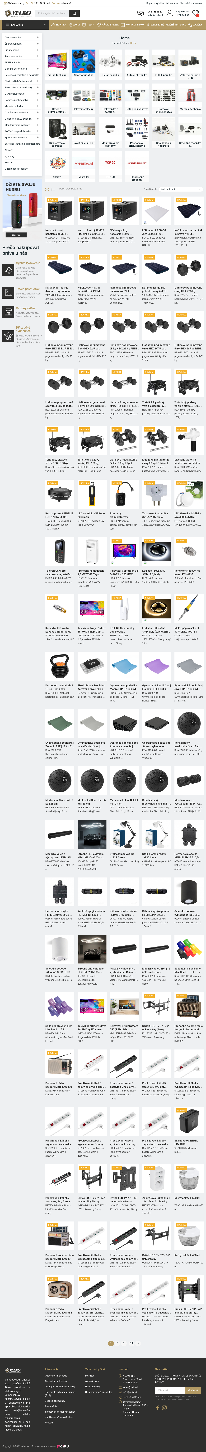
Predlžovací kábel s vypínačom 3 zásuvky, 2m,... (155, 1142)
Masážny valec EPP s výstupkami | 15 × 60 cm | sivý (124, 970)
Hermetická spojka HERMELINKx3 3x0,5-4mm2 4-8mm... (57, 913)
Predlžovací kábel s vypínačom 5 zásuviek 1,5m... (155, 1311)
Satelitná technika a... (190, 144)
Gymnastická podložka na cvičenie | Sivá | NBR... (91, 744)
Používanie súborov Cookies (59, 1417)
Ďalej (138, 1343)
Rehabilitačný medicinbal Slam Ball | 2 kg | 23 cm (156, 802)
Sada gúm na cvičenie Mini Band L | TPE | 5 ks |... (188, 970)
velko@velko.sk (155, 15)
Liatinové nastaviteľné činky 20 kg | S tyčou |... (156, 461)
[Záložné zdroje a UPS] (190, 61)
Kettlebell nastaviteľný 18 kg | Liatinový (59, 687)
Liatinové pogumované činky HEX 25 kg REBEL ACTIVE (59, 347)
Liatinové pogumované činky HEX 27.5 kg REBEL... (188, 289)
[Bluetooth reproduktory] (22, 209)
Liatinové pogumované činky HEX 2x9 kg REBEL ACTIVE (124, 347)
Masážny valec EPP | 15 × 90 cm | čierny (156, 970)
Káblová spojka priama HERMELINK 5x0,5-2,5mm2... (91, 913)
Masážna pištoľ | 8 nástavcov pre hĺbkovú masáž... (188, 461)
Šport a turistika (13, 43)
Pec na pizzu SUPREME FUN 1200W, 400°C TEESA (59, 515)
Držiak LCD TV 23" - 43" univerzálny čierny (123, 1199)
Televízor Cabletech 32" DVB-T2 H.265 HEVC (124, 572)
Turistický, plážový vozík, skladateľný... (154, 404)
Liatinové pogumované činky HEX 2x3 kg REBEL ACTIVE (92, 404)
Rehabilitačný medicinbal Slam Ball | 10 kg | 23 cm (187, 744)
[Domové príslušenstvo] (163, 95)
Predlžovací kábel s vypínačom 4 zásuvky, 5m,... (187, 1085)
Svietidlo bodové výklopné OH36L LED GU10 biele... (57, 970)
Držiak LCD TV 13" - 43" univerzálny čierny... (188, 1311)
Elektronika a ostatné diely (18, 87)
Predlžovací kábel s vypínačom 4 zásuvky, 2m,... (91, 1142)
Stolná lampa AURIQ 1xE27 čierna (122, 855)
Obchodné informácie (56, 1375)
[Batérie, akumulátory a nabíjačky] (57, 95)
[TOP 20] (110, 163)
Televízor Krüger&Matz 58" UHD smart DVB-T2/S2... (92, 630)
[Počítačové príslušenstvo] (137, 129)
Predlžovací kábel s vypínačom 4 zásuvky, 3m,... (58, 1142)
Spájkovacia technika (16, 137)
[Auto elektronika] (137, 61)
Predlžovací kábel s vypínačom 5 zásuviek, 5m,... (91, 1257)
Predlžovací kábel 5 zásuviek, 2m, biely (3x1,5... (154, 1085)
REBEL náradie (12, 62)
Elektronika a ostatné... (110, 110)
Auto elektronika (13, 56)
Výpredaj (9, 156)
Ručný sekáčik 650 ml (187, 1198)
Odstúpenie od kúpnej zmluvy (60, 1386)
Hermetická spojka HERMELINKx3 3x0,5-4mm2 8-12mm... (186, 856)
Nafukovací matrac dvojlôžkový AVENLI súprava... (89, 289)
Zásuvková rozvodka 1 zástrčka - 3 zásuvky (156, 1199)
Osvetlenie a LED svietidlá (18, 118)
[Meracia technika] (190, 95)
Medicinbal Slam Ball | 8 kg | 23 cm (59, 802)
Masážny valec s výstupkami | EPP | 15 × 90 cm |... (59, 856)
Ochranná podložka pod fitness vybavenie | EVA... (124, 744)
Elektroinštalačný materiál (18, 81)
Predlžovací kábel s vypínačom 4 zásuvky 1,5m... (123, 1142)
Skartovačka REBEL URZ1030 (186, 1142)
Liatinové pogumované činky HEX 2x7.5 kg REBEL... (156, 347)
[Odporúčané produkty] (137, 163)
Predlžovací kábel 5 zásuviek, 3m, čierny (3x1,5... (122, 1085)
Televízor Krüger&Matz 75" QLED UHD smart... (124, 1027)
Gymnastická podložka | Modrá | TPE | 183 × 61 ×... (124, 687)
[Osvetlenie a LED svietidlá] (83, 129)
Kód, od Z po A (181, 189)
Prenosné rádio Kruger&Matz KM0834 (58, 1311)
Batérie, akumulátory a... (56, 110)
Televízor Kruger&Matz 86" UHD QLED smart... (92, 1027)
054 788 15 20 (155, 11)
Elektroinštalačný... (84, 109)
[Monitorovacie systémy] (110, 129)
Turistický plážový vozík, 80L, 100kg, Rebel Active (88, 461)
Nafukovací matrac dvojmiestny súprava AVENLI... (57, 289)
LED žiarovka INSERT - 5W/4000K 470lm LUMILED (187, 515)
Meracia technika (14, 106)
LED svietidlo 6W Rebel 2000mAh (91, 515)
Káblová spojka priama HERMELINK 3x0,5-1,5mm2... (155, 913)
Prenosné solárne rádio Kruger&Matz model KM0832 (188, 1028)
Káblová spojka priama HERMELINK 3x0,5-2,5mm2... (123, 913)
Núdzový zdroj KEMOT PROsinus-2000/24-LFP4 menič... (92, 232)
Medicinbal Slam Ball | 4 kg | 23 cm (124, 802)
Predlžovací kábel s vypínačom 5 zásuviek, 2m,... (123, 1257)
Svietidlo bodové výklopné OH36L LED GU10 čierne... (186, 913)
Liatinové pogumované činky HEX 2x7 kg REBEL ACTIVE (188, 347)
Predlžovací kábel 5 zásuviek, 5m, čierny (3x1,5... (90, 1311)
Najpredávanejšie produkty (98, 1392)
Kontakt (49, 1422)
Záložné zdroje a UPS (16, 68)
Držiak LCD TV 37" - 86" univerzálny (156, 1257)
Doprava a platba (155, 3)
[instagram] (164, 1408)
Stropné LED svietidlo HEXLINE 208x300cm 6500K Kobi (91, 856)
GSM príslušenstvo (15, 93)
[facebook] (157, 1408)
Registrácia (182, 11)
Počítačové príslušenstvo (18, 131)
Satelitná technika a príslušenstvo (22, 143)
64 (131, 1343)
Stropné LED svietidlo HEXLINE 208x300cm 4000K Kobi (91, 970)
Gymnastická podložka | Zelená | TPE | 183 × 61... (59, 744)
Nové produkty (92, 1386)
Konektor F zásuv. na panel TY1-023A (187, 572)
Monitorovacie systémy (17, 125)
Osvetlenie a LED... (84, 143)
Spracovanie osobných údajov (60, 1411)
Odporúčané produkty (16, 168)
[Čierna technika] (57, 61)
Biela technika (12, 50)
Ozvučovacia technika (16, 112)
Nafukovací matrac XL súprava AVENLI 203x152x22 (123, 289)
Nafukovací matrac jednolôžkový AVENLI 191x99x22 (155, 289)
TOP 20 (9, 162)
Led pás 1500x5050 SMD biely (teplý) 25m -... (155, 630)
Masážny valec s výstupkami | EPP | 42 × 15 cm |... (188, 802)
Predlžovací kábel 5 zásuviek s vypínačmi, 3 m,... (92, 1085)
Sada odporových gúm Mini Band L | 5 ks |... (58, 1027)
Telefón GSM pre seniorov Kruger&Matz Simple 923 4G (59, 572)
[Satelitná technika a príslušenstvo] (190, 129)
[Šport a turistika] (83, 61)
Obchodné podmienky (191, 3)
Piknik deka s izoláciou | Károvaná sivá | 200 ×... (92, 687)
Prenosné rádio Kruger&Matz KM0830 (58, 1085)
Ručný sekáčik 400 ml (187, 1255)
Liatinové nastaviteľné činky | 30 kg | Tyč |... (123, 461)
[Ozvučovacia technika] (57, 129)
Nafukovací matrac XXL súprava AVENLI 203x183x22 (188, 232)
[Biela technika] (110, 61)
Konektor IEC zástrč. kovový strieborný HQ (58, 630)
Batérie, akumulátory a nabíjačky (22, 75)
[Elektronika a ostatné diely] (110, 95)
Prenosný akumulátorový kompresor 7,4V (119, 515)
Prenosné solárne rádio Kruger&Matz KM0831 (59, 1257)
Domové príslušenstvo (16, 100)
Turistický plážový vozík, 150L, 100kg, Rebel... (56, 461)
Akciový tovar (92, 1381)
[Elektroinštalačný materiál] (83, 95)
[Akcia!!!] (57, 163)
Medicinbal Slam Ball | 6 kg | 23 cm (92, 802)
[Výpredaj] (83, 163)
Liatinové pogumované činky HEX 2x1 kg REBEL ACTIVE (124, 404)
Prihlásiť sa (183, 14)
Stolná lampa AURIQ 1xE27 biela (154, 855)
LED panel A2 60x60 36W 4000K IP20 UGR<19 (154, 232)
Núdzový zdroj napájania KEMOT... (56, 232)
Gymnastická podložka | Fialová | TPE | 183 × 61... (156, 687)
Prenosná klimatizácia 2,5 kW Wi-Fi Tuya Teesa (91, 572)
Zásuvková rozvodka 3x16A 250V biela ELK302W (155, 515)
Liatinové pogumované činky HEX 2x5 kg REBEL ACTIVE (59, 404)
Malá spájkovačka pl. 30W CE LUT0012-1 (186, 630)
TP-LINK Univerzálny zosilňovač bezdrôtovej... (122, 630)
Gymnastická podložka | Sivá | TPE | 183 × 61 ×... (188, 687)
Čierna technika (13, 37)
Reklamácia (172, 3)
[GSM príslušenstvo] (137, 95)
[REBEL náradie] (163, 61)
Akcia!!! (9, 150)
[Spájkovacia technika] (163, 129)
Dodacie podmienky (55, 1401)
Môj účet (89, 1375)
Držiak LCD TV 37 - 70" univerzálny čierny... (155, 1027)
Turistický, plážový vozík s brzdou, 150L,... (188, 404)
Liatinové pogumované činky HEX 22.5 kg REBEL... (91, 347)
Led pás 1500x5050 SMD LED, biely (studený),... (153, 572)
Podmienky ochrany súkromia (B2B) (60, 1394)
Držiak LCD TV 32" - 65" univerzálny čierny (91, 1199)
